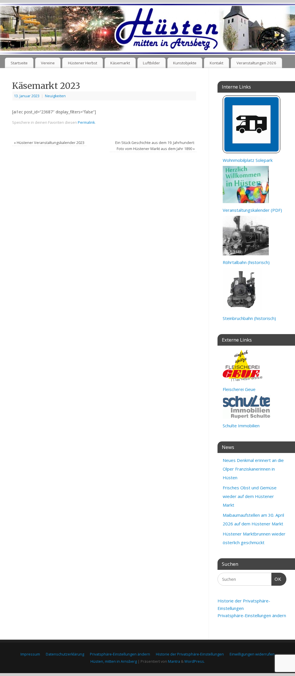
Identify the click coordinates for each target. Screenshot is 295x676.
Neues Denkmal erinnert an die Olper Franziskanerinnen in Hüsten (253, 468)
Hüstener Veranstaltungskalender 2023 (49, 142)
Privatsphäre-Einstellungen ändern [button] (252, 615)
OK (276, 579)
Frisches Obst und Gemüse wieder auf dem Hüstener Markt (250, 496)
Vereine (48, 62)
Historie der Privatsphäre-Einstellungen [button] (190, 654)
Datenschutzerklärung (65, 654)
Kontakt (216, 62)
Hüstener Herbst (82, 62)
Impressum (30, 654)
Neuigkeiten (55, 95)
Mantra (174, 661)
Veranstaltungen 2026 (256, 62)
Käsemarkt (120, 62)
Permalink (86, 122)
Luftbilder (151, 62)
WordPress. (194, 661)
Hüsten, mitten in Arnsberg (113, 661)
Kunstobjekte (184, 62)
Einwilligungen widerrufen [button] (252, 654)
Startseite (19, 62)
